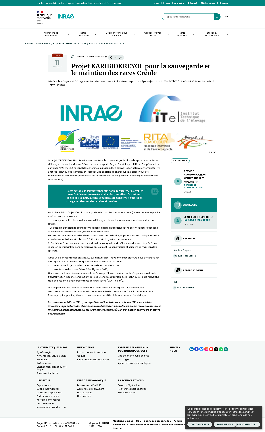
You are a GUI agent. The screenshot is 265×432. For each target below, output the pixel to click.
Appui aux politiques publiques (134, 363)
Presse (166, 3)
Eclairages (123, 359)
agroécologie (180, 160)
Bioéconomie (44, 363)
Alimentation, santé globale (52, 355)
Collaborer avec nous (152, 34)
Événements (43, 43)
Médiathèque (208, 3)
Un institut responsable (49, 392)
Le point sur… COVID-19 (89, 385)
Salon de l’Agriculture (129, 385)
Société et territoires (47, 373)
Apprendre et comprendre (51, 34)
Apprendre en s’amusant (90, 388)
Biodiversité (43, 359)
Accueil (29, 43)
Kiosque (223, 3)
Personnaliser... (247, 424)
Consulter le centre (185, 256)
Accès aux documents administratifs (183, 424)
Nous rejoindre (182, 34)
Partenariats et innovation (91, 352)
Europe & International (212, 34)
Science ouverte (127, 392)
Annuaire (179, 3)
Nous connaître (83, 34)
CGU (138, 420)
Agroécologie (44, 352)
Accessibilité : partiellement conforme (136, 424)
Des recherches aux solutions (116, 34)
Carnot (81, 355)
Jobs (156, 3)
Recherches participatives (132, 388)
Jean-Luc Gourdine (196, 217)
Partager (118, 57)
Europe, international (48, 388)
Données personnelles (157, 420)
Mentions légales (123, 420)
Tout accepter (199, 424)
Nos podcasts (84, 392)
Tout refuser (225, 424)
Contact (118, 428)
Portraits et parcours (48, 396)
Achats (178, 420)
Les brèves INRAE (45, 403)
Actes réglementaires (48, 399)
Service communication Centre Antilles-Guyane (195, 176)
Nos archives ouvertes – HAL (52, 407)
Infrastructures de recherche (93, 359)
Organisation (44, 385)
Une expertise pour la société (133, 355)
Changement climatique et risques (52, 368)
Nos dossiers (84, 396)
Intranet (192, 3)
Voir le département (185, 287)
